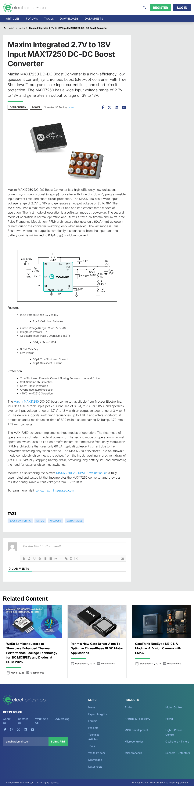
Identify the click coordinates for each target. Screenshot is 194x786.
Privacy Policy (140, 782)
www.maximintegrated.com (55, 490)
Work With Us (41, 720)
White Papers (96, 752)
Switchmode (74, 520)
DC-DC (40, 520)
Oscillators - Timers (177, 741)
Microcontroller (134, 741)
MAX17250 (55, 520)
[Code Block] (61, 558)
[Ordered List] (45, 558)
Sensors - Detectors (177, 752)
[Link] (66, 558)
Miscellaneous (133, 752)
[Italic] (29, 558)
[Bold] (24, 558)
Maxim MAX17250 (26, 401)
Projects (93, 727)
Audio (128, 707)
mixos (71, 107)
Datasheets (94, 18)
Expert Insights (97, 714)
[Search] (144, 7)
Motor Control (173, 707)
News (91, 707)
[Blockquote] (55, 558)
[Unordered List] (50, 558)
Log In (182, 7)
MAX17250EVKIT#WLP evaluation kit (81, 473)
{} (71, 558)
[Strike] (39, 558)
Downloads (95, 759)
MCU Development (136, 730)
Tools (49, 18)
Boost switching (20, 520)
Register (160, 7)
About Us (7, 720)
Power (36, 107)
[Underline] (34, 558)
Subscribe (58, 741)
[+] (76, 558)
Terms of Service (159, 782)
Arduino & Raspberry (137, 718)
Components (18, 107)
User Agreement (179, 782)
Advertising (62, 718)
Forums (32, 18)
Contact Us (23, 720)
